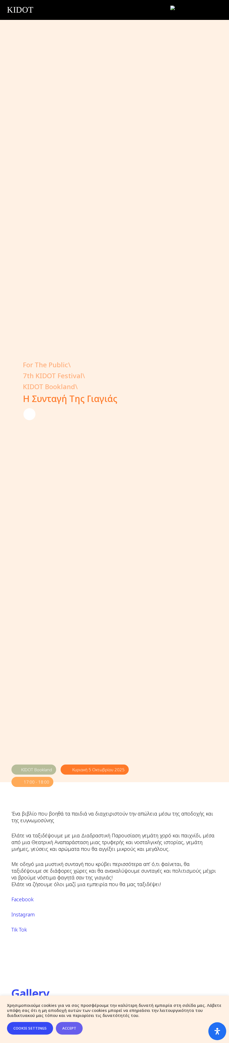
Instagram (23, 914)
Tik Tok (19, 929)
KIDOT (20, 9)
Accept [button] (69, 1028)
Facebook (22, 899)
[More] (29, 414)
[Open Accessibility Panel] (217, 1031)
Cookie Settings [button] (30, 1028)
